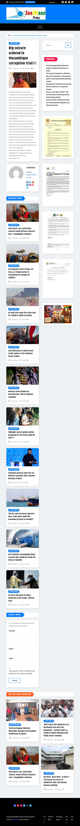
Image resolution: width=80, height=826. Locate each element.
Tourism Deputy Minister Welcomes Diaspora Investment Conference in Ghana (57, 68)
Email (11, 659)
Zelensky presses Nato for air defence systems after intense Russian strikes (21, 475)
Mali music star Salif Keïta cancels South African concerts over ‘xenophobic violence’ (21, 231)
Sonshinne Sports (59, 818)
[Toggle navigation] (40, 27)
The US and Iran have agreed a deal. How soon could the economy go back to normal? (21, 516)
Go (68, 45)
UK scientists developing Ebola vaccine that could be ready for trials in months (22, 557)
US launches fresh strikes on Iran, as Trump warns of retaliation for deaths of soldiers (20, 273)
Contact (72, 818)
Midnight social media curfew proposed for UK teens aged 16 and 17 (21, 435)
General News (50, 818)
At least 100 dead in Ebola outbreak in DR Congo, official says (21, 598)
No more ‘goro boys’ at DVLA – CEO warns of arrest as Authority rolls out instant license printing (57, 94)
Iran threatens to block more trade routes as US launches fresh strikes (20, 353)
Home (9, 35)
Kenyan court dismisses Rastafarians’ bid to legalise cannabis (20, 394)
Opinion (67, 819)
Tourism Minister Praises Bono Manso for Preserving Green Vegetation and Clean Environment (58, 102)
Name (11, 649)
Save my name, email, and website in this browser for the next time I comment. (22, 672)
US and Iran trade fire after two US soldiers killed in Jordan (22, 314)
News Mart (15, 820)
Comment (12, 631)
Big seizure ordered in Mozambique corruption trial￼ (30, 35)
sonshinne (15, 68)
